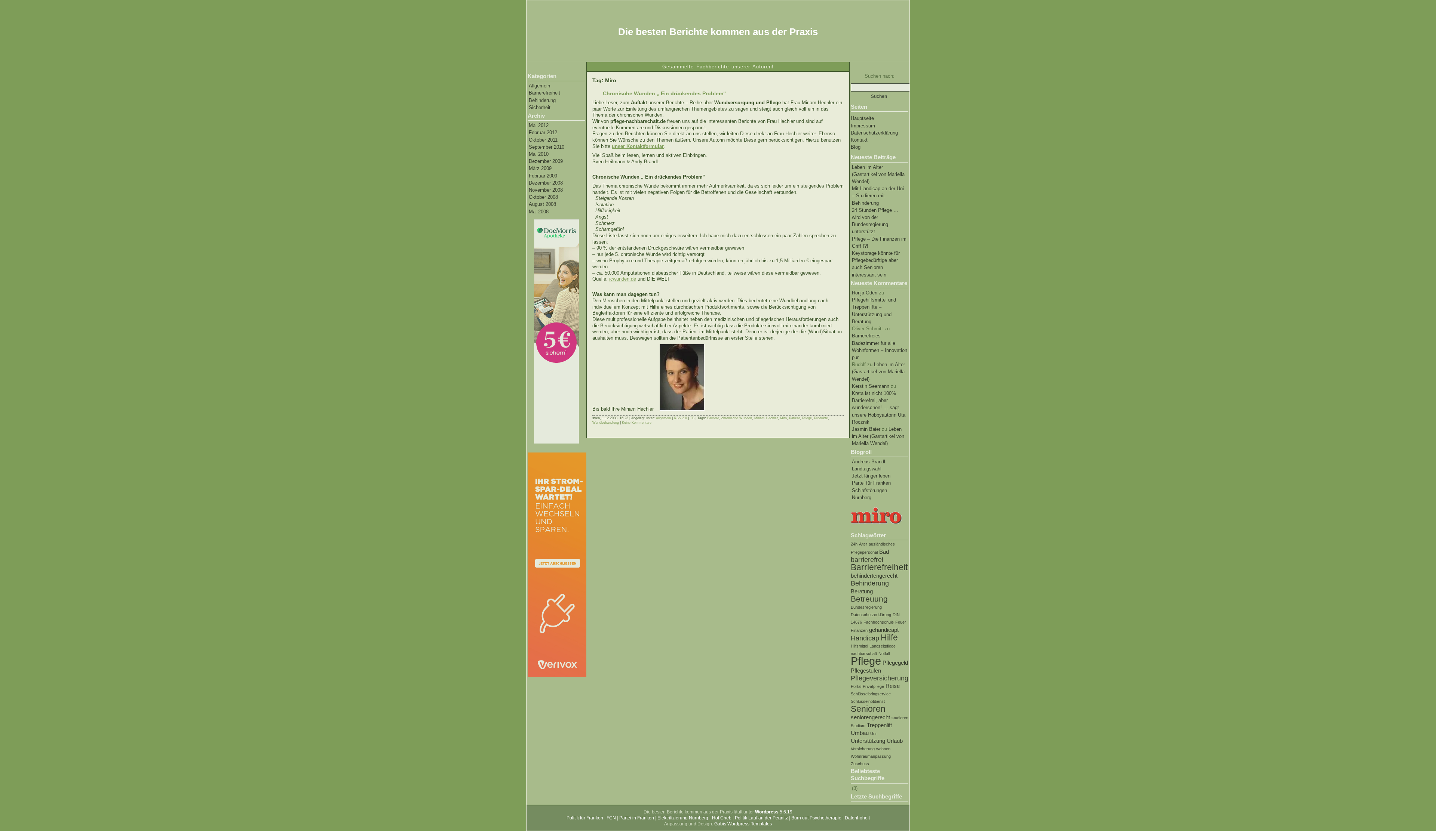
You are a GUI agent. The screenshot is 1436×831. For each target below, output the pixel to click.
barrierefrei (867, 559)
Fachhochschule (878, 622)
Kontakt (859, 140)
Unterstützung (868, 741)
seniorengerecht (870, 717)
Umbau (860, 733)
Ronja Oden (864, 293)
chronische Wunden (736, 418)
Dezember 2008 (546, 183)
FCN (611, 818)
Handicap (865, 638)
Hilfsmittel (859, 646)
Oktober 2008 (543, 197)
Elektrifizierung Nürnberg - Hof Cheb (694, 818)
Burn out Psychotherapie (816, 818)
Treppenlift (879, 725)
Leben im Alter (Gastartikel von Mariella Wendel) (878, 174)
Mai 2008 (539, 211)
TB (692, 418)
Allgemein (539, 86)
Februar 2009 (543, 176)
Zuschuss (860, 764)
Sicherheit (539, 107)
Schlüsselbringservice (871, 694)
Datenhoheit (857, 818)
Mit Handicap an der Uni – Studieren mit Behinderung (878, 196)
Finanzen (859, 630)
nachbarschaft (864, 653)
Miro (783, 418)
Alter (863, 544)
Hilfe (889, 637)
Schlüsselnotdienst (868, 701)
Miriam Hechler (766, 418)
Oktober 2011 (543, 140)
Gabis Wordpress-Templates (743, 824)
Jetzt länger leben (871, 476)
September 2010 (546, 147)
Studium (858, 725)
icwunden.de (622, 279)
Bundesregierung (866, 607)
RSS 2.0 (680, 418)
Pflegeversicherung (879, 678)
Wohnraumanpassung (871, 756)
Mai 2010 (539, 154)
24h (854, 544)
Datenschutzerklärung (874, 133)
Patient (794, 418)
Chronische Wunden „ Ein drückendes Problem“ (664, 93)
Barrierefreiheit (544, 93)
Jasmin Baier (866, 429)
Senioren (868, 709)
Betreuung (869, 598)
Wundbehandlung (605, 422)
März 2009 (540, 168)
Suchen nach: (880, 76)
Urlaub (895, 741)
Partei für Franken (871, 483)
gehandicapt (884, 630)
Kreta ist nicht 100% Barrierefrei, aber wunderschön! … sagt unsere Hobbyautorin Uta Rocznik (878, 407)
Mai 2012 (539, 125)
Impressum (863, 126)
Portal (856, 686)
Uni (873, 733)
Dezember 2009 (546, 161)
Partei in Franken (636, 818)
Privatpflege (873, 686)
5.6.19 (773, 812)
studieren (900, 718)
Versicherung (863, 749)
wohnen (883, 749)
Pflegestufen (866, 670)
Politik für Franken (585, 818)
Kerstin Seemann (870, 386)
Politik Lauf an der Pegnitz (761, 818)
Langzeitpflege (882, 646)
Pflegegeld (895, 662)
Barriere (713, 418)
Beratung (862, 591)
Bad (884, 552)
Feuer (900, 622)
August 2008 (542, 204)
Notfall (884, 653)
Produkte (821, 418)
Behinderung (542, 100)
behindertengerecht (874, 575)
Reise (893, 686)
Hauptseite (862, 118)
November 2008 (546, 190)
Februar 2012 (543, 132)
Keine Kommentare (636, 422)
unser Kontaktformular (638, 146)
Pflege (866, 661)
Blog (855, 147)
